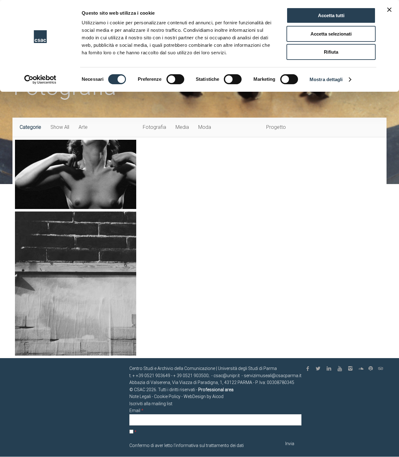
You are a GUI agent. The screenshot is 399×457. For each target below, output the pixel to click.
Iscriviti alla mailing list (150, 403)
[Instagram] (351, 368)
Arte (83, 127)
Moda (204, 127)
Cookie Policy (167, 396)
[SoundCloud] (362, 368)
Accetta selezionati (331, 33)
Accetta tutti (331, 15)
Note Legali (140, 396)
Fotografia (154, 127)
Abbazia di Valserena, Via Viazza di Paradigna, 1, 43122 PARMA (190, 382)
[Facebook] (308, 368)
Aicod (218, 396)
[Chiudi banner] (389, 9)
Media (182, 127)
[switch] (175, 79)
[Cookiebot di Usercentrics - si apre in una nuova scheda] (40, 79)
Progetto (276, 127)
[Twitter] (319, 368)
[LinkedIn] (330, 368)
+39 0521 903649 (153, 375)
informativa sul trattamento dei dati (209, 445)
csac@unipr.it (227, 375)
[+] (75, 174)
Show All (59, 127)
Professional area (215, 389)
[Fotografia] (75, 283)
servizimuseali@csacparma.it (272, 375)
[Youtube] (340, 368)
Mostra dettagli (326, 79)
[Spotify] (371, 368)
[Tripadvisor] (381, 368)
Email (136, 410)
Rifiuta (331, 52)
